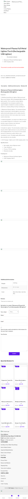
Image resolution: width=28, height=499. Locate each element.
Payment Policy (4, 470)
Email (2, 321)
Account (24, 497)
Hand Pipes (3, 455)
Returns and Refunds (5, 463)
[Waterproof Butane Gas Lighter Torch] (7, 387)
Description (4, 86)
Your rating (4, 312)
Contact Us (3, 478)
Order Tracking (4, 483)
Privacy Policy (4, 460)
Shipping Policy (4, 465)
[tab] (4, 86)
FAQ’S (2, 481)
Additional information (14, 86)
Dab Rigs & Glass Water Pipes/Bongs (9, 444)
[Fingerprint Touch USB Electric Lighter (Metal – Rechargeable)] (7, 366)
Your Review (4, 334)
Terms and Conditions (6, 468)
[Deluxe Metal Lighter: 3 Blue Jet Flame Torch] (21, 366)
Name (2, 315)
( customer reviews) (12, 57)
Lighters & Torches (10, 77)
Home (3, 497)
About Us (3, 476)
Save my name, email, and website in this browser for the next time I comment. (14, 330)
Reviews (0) (24, 86)
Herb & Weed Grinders (6, 447)
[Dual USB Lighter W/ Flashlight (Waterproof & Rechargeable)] (7, 408)
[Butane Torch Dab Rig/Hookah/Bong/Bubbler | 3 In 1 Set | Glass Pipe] (21, 408)
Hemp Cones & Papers (6, 452)
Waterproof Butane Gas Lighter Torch (10, 401)
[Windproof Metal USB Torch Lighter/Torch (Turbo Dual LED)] (21, 387)
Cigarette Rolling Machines (7, 450)
